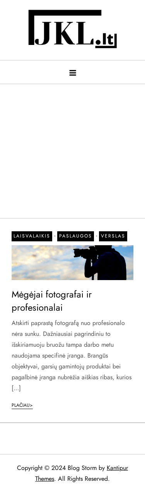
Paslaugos (75, 235)
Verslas (113, 235)
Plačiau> (22, 405)
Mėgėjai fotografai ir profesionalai (52, 300)
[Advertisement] (72, 147)
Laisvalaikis (32, 235)
